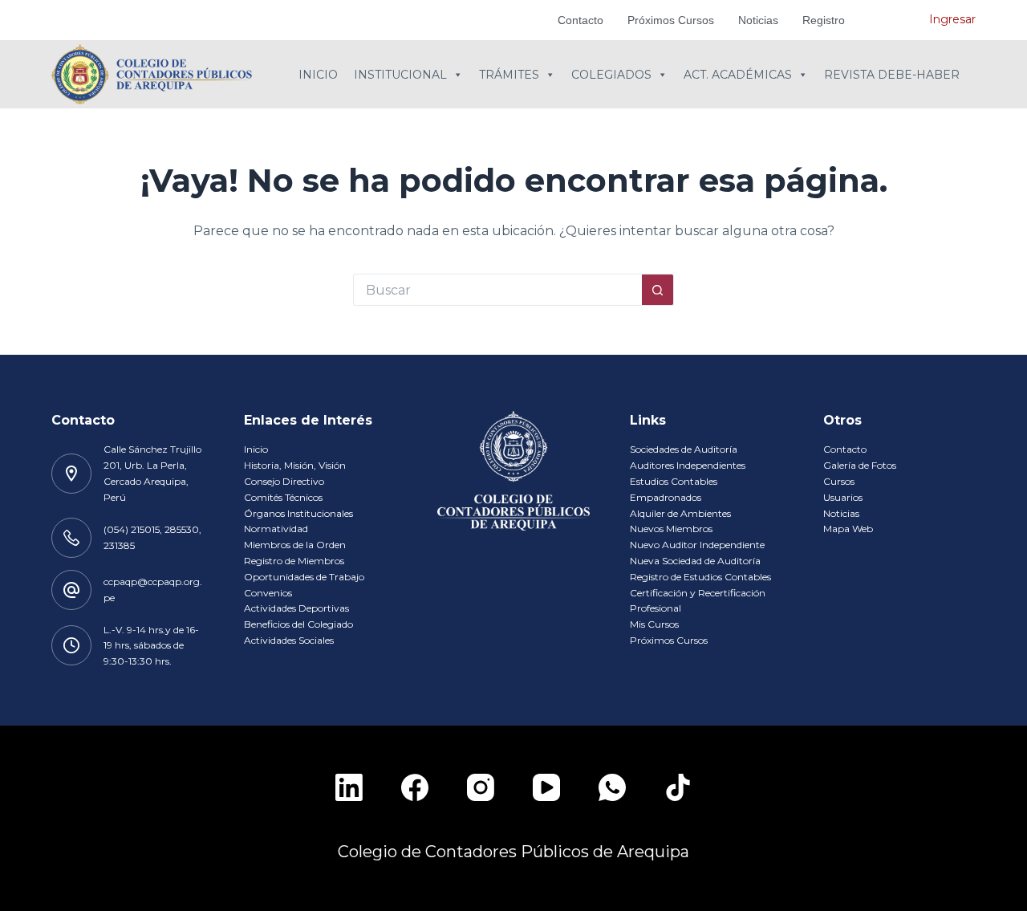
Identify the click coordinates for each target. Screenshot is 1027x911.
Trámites (509, 74)
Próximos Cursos (670, 20)
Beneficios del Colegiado (298, 624)
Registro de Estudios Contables (700, 577)
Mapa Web (848, 529)
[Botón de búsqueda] (658, 290)
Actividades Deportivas (296, 608)
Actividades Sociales (289, 640)
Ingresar (952, 19)
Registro (823, 20)
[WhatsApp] (612, 787)
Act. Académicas (738, 74)
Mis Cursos (654, 624)
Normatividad (276, 529)
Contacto (580, 20)
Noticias (758, 20)
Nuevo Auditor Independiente (697, 545)
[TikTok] (678, 787)
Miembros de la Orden (295, 545)
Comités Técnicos (283, 497)
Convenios (268, 593)
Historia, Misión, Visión (295, 465)
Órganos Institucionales (298, 513)
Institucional (400, 74)
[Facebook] (414, 787)
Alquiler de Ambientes (680, 513)
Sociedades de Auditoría (683, 449)
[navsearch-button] (893, 20)
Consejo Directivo (284, 481)
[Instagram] (480, 787)
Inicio (318, 74)
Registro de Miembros (294, 561)
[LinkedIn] (349, 787)
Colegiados (611, 74)
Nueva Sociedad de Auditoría (695, 561)
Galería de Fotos (859, 465)
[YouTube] (546, 787)
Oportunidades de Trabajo (304, 577)
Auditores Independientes (687, 465)
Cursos (838, 481)
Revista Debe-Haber (892, 74)
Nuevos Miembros (671, 529)
